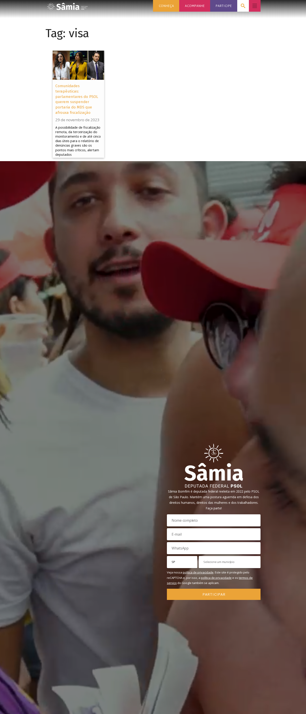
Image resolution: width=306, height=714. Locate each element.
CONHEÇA (166, 6)
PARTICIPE (223, 6)
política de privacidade (198, 572)
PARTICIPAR (213, 594)
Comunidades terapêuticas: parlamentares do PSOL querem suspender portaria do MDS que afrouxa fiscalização (76, 99)
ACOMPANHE (195, 6)
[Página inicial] (67, 5)
